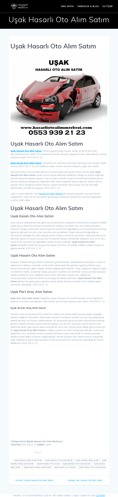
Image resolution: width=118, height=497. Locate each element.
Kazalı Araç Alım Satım (25, 163)
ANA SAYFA (67, 6)
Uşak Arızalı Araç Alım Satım (28, 460)
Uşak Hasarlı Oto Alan (48, 464)
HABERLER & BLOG (88, 6)
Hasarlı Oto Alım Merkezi (51, 193)
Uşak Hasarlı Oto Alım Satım (25, 150)
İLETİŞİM (107, 6)
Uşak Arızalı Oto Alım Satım (58, 460)
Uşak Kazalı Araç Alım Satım (37, 467)
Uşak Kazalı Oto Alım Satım (92, 467)
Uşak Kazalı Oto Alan (64, 467)
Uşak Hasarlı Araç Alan (87, 460)
